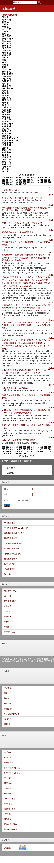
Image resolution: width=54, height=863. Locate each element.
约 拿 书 (5, 91)
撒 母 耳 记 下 (7, 39)
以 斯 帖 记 (6, 55)
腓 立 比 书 (6, 133)
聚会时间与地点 (10, 591)
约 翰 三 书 (6, 167)
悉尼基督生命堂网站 (12, 554)
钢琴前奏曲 (8, 763)
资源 (4, 735)
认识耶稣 (5, 840)
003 (12, 178)
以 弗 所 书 (6, 131)
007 (28, 178)
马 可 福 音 (6, 112)
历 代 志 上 (6, 46)
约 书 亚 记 (6, 29)
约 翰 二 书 (6, 164)
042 (24, 184)
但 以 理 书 (6, 79)
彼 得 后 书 (6, 159)
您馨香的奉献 (9, 632)
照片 (6, 693)
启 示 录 (5, 171)
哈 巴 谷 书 (6, 98)
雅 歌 (4, 67)
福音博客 (8, 703)
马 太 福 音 (6, 110)
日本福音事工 (44, 661)
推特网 (7, 724)
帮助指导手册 (9, 809)
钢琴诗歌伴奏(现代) (12, 773)
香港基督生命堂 (32, 661)
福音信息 (5, 643)
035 (45, 182)
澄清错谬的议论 (10, 824)
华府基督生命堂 (10, 523)
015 (12, 180)
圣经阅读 (8, 783)
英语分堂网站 (9, 569)
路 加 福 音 (6, 114)
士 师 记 (5, 31)
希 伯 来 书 (6, 152)
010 (41, 178)
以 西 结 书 (6, 76)
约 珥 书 (5, 84)
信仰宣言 (8, 606)
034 (41, 182)
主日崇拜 (13, 659)
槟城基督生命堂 (10, 538)
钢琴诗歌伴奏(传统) (12, 768)
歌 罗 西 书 (6, 136)
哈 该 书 (5, 103)
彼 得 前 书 (6, 157)
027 (12, 182)
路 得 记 (5, 34)
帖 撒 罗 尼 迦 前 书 (10, 138)
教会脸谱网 (8, 709)
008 (32, 178)
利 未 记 (5, 22)
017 (20, 180)
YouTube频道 (9, 799)
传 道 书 (5, 65)
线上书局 (8, 574)
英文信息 (8, 814)
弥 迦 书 (5, 93)
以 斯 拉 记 (6, 50)
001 (3, 178)
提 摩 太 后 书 (7, 145)
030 (24, 182)
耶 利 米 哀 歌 (7, 74)
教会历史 (8, 596)
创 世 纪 (5, 17)
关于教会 (5, 584)
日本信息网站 (9, 564)
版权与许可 (11, 468)
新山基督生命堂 (18, 661)
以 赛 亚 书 (6, 69)
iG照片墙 (8, 719)
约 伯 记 (5, 58)
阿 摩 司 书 (6, 86)
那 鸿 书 (5, 95)
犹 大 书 (5, 169)
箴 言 (4, 62)
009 (37, 178)
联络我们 (10, 473)
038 (7, 184)
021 (37, 180)
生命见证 (5, 671)
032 (32, 182)
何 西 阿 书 (6, 81)
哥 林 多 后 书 (7, 126)
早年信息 (8, 804)
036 (49, 182)
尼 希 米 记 (6, 53)
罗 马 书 (5, 122)
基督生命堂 (8, 8)
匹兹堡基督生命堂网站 (13, 543)
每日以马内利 (35, 659)
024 (49, 180)
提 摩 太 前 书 (7, 143)
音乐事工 (8, 752)
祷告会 (20, 659)
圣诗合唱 (8, 757)
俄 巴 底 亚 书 (7, 88)
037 (3, 184)
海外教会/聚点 (10, 601)
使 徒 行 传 (6, 119)
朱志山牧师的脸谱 (11, 714)
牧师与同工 (8, 611)
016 (16, 180)
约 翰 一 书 (6, 162)
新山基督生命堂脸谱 (12, 548)
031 (28, 182)
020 (32, 180)
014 (7, 180)
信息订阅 (5, 482)
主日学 (26, 659)
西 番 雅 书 (6, 100)
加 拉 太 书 (6, 129)
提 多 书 (5, 148)
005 (20, 178)
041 (20, 184)
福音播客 (8, 793)
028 (16, 182)
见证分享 (8, 688)
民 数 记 (5, 24)
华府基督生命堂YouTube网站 (16, 528)
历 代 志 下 (6, 48)
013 (3, 180)
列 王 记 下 (6, 43)
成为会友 (8, 627)
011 (45, 178)
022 (41, 180)
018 (24, 180)
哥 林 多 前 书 (7, 124)
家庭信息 (8, 661)
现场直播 (5, 659)
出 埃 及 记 (6, 20)
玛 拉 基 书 (6, 107)
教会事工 (8, 617)
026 (7, 182)
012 (49, 178)
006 (24, 178)
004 (16, 178)
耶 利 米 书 (6, 72)
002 (7, 178)
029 (20, 182)
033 (37, 182)
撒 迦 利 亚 (6, 105)
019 (28, 180)
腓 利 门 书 (6, 150)
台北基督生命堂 (10, 559)
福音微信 (8, 698)
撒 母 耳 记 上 (7, 36)
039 (12, 184)
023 (45, 180)
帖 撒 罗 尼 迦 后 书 (10, 140)
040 (16, 184)
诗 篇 (4, 60)
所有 (30, 461)
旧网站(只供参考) (11, 829)
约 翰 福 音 (6, 117)
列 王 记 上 (6, 41)
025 (3, 182)
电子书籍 (8, 778)
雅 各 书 (5, 155)
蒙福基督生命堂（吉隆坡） (15, 533)
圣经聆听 (8, 788)
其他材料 (8, 819)
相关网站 (5, 516)
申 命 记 (5, 27)
